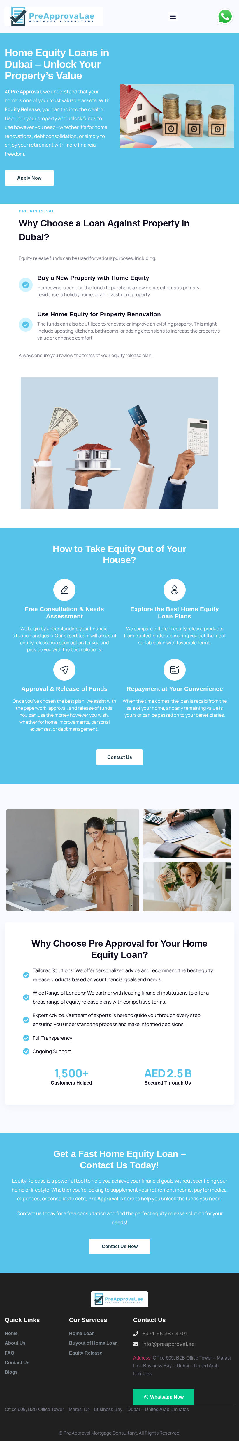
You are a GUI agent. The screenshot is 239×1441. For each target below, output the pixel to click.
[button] (173, 16)
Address (141, 1357)
